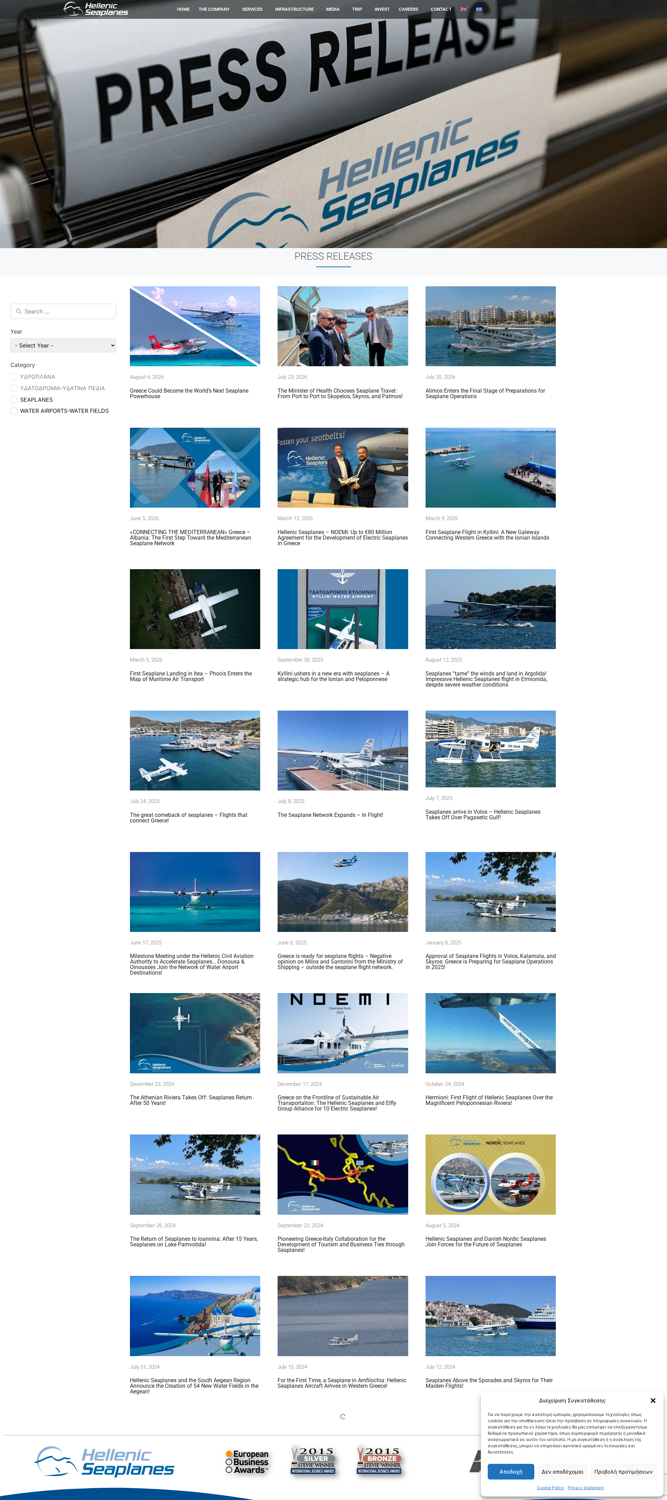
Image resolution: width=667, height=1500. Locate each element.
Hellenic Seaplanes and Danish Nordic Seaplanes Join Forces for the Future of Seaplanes (486, 1242)
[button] (653, 1400)
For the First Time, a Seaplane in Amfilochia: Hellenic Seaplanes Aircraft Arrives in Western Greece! (342, 1383)
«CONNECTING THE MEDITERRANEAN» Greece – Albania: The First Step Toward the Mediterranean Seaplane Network (190, 538)
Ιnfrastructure (294, 9)
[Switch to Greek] (479, 9)
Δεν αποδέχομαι (562, 1471)
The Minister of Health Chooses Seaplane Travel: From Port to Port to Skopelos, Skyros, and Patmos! (340, 393)
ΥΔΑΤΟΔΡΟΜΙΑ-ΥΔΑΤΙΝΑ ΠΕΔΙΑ (62, 388)
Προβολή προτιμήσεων (623, 1471)
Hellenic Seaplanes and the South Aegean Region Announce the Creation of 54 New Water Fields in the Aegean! (194, 1386)
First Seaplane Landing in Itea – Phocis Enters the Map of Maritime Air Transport (191, 676)
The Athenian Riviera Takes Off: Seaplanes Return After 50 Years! (191, 1100)
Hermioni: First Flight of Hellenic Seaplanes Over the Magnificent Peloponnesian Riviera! (489, 1100)
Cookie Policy (550, 1487)
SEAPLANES (36, 399)
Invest (382, 9)
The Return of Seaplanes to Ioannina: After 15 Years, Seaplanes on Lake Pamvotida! (194, 1242)
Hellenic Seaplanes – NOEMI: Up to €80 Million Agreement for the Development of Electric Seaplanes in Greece (343, 538)
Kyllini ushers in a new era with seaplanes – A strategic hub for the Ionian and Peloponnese (333, 676)
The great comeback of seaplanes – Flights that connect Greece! (188, 818)
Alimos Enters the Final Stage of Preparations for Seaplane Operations (485, 393)
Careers (408, 9)
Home (183, 9)
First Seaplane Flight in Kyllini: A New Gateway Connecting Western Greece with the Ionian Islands (487, 535)
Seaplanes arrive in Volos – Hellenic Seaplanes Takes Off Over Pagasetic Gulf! (483, 815)
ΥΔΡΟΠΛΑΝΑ (37, 376)
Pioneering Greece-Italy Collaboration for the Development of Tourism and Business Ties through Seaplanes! (341, 1244)
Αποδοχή (511, 1471)
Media (333, 9)
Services (252, 9)
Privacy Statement (586, 1487)
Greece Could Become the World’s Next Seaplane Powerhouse (189, 393)
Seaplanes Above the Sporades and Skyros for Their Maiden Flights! (489, 1383)
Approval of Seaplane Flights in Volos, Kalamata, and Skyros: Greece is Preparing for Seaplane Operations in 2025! (491, 962)
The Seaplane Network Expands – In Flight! (330, 815)
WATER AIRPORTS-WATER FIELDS (64, 410)
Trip (357, 9)
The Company (214, 9)
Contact (441, 9)
